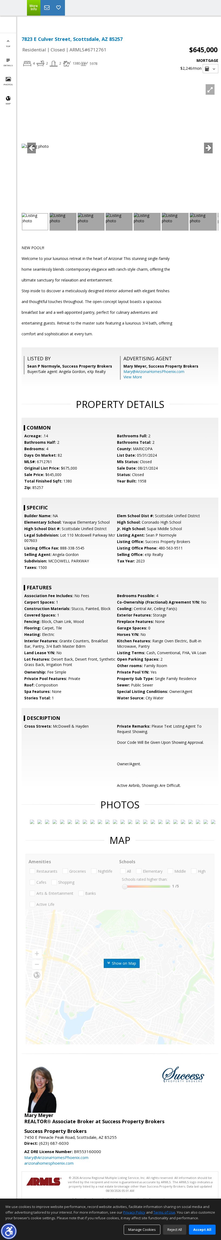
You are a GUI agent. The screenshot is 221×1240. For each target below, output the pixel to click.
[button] (8, 1231)
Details (8, 65)
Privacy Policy (134, 1212)
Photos (8, 84)
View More (132, 376)
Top (8, 46)
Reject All (174, 1229)
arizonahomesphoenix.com (49, 1163)
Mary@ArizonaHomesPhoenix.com (153, 371)
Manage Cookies (142, 1229)
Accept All (202, 1229)
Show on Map (123, 963)
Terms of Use (164, 1212)
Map (8, 103)
